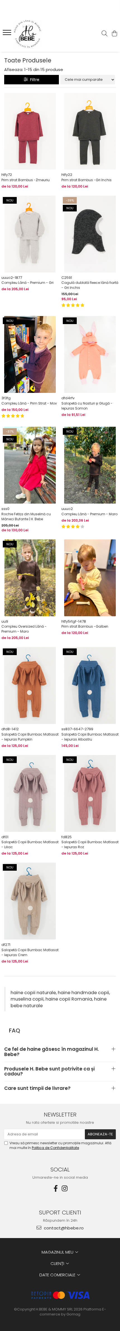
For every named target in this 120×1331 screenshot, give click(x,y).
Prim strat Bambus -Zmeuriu (25, 180)
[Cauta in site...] (104, 34)
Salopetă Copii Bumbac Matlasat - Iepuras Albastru (90, 737)
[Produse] (8, 34)
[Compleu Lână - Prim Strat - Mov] (30, 354)
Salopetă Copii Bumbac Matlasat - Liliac (30, 844)
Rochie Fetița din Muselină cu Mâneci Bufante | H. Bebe (26, 516)
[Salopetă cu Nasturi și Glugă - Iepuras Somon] (90, 354)
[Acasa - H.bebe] (36, 34)
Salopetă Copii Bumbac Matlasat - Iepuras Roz (90, 844)
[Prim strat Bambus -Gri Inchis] (90, 131)
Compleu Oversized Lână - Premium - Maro (24, 629)
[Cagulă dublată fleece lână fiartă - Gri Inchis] (90, 234)
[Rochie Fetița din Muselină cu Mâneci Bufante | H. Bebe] (30, 465)
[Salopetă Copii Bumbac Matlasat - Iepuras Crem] (30, 901)
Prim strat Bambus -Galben (84, 626)
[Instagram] (64, 1188)
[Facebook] (55, 1188)
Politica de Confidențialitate (55, 1147)
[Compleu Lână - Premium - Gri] (30, 234)
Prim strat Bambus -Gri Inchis (86, 180)
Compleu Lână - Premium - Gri (27, 282)
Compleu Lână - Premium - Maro (89, 514)
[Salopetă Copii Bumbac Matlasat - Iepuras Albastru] (90, 685)
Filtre (33, 79)
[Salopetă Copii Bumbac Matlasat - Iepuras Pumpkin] (30, 685)
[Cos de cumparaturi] (114, 34)
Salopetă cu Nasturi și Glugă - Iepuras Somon (86, 406)
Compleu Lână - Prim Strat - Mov (29, 403)
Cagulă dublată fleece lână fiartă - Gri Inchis (89, 285)
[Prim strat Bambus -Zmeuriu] (30, 131)
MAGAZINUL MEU (58, 1252)
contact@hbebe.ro (63, 1228)
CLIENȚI (58, 1263)
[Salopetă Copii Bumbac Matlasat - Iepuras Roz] (90, 793)
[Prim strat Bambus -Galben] (90, 577)
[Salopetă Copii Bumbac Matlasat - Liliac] (30, 793)
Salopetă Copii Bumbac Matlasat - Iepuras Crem (30, 952)
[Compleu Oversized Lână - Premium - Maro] (30, 577)
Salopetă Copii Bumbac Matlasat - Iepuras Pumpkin (30, 737)
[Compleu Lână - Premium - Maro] (90, 465)
